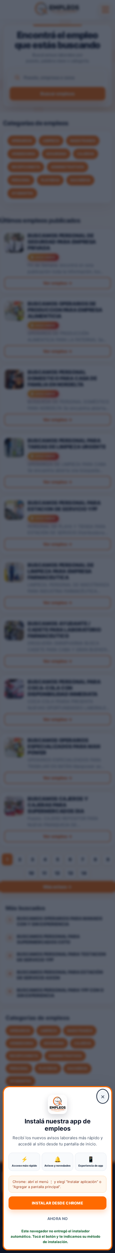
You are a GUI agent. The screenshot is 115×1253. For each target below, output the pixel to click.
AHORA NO (57, 1218)
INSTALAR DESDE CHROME (57, 1203)
